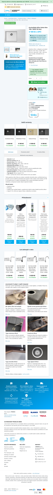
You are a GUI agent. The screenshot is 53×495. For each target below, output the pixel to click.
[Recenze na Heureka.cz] (22, 440)
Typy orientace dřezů (11, 333)
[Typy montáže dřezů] (15, 352)
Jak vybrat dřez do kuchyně (13, 306)
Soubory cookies (8, 458)
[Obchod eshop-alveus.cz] (34, 416)
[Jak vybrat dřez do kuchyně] (15, 297)
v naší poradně (25, 374)
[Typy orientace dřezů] (15, 324)
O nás (5, 450)
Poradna (6, 462)
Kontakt (6, 466)
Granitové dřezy (32, 333)
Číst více (7, 314)
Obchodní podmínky (9, 448)
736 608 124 (40, 456)
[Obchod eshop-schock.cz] (42, 412)
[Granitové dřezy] (37, 324)
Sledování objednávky (25, 447)
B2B (5, 464)
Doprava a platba (8, 447)
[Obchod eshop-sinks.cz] (25, 416)
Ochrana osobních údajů (10, 456)
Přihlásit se (22, 448)
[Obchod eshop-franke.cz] (25, 412)
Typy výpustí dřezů (32, 361)
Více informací (34, 65)
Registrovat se (23, 450)
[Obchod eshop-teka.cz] (42, 416)
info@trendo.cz (19, 4)
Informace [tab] (10, 152)
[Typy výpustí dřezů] (37, 352)
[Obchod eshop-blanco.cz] (34, 412)
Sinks (34, 102)
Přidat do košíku (38, 82)
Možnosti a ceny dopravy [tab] (26, 155)
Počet (30, 78)
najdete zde (45, 1)
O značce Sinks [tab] (41, 152)
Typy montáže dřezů (11, 361)
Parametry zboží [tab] (25, 152)
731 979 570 (9, 4)
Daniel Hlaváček (12, 490)
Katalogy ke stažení (9, 454)
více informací (36, 473)
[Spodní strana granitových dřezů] (37, 297)
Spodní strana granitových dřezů (36, 306)
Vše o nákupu (7, 460)
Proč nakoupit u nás (9, 452)
